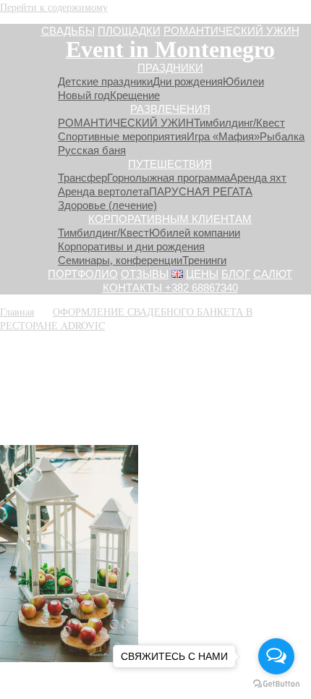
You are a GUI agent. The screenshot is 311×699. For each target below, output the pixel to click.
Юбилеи (243, 81)
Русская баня (92, 150)
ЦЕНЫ (202, 274)
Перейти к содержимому (54, 7)
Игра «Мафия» (223, 136)
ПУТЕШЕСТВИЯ (170, 164)
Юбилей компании (194, 232)
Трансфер (82, 177)
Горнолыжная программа (168, 177)
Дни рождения (188, 81)
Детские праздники (105, 81)
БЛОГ (235, 274)
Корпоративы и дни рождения (131, 246)
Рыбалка (282, 136)
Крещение (135, 95)
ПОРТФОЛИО (83, 274)
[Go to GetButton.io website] (276, 684)
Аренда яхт (258, 177)
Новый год (84, 95)
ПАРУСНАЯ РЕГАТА (200, 191)
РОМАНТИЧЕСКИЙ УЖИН (231, 31)
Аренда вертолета (103, 191)
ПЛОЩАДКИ (129, 31)
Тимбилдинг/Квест (239, 122)
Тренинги (204, 260)
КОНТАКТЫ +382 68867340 (170, 287)
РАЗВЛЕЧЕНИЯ (170, 109)
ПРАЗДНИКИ (170, 68)
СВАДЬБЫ (68, 31)
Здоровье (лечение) (107, 205)
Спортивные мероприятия (122, 136)
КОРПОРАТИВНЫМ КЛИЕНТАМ (170, 219)
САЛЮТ (272, 274)
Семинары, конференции (120, 260)
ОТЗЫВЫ (145, 274)
